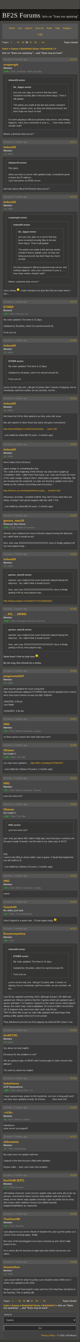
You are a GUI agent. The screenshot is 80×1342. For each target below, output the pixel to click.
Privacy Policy (48, 1335)
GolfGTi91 (10, 1035)
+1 (4, 1274)
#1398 (73, 1175)
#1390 (73, 804)
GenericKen (11, 1267)
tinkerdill (9, 147)
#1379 (73, 302)
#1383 (73, 515)
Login (40, 34)
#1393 (73, 928)
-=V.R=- (8, 1112)
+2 (4, 154)
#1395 (73, 1078)
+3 (4, 1148)
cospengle (10, 64)
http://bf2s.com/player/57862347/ (47, 763)
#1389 (73, 778)
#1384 (73, 554)
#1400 (73, 1262)
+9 (4, 1119)
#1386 (73, 671)
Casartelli (10, 907)
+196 (5, 757)
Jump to (8, 1314)
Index (5, 48)
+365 (5, 527)
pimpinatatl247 (13, 676)
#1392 (73, 902)
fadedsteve (11, 1083)
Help (57, 28)
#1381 (73, 398)
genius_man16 (13, 520)
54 (18, 42)
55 (23, 42)
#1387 (73, 719)
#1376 (73, 59)
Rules (49, 28)
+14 (5, 914)
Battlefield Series (30, 48)
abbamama (11, 1141)
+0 (4, 683)
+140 (5, 71)
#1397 (73, 1136)
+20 (5, 314)
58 (35, 42)
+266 (5, 1090)
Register (67, 28)
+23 (5, 731)
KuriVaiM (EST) (13, 1180)
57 (31, 42)
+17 (5, 1187)
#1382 (73, 444)
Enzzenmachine (14, 933)
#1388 (73, 745)
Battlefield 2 (47, 48)
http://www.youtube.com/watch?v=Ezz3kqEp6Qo (27, 601)
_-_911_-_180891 (15, 614)
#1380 (73, 340)
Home (12, 28)
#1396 (73, 1107)
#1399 (73, 1214)
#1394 (73, 1030)
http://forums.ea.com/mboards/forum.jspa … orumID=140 (31, 490)
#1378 (73, 197)
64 (43, 42)
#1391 (73, 875)
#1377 (73, 142)
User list (39, 28)
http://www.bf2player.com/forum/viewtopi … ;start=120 (30, 429)
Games (14, 48)
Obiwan (8, 750)
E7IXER (8, 307)
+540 (5, 621)
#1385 (73, 609)
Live (20, 28)
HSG (6, 724)
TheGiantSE (11, 1219)
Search (28, 28)
